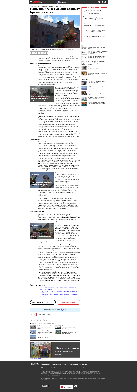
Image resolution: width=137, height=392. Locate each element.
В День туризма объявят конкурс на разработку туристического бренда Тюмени (70, 332)
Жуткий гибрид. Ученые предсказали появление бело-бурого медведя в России (97, 63)
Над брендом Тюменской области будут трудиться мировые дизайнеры (45, 327)
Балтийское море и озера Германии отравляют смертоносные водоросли (97, 103)
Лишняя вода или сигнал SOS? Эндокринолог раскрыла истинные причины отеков (94, 12)
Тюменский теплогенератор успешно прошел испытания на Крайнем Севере (94, 18)
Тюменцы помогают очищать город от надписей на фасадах (94, 31)
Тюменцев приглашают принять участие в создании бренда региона (70, 327)
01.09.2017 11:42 (33, 6)
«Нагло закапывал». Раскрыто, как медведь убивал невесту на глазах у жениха (97, 47)
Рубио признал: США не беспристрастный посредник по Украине (96, 93)
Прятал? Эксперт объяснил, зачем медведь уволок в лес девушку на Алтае (96, 58)
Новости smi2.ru (35, 358)
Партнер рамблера (54, 386)
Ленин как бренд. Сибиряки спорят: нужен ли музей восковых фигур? (45, 332)
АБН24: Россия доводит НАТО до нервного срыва (96, 87)
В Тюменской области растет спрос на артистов (94, 37)
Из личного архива (68, 49)
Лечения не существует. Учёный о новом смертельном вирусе (96, 67)
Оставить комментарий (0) (68, 302)
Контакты (65, 364)
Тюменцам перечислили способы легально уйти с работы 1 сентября (94, 24)
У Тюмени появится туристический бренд (42, 336)
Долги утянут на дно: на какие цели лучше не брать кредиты (97, 98)
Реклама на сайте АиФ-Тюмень (48, 363)
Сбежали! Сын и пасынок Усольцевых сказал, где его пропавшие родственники (97, 52)
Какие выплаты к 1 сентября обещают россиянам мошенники (97, 82)
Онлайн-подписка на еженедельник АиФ (51, 364)
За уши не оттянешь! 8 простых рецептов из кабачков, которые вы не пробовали (97, 73)
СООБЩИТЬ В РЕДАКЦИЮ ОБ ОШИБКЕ (78, 364)
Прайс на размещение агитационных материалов (70, 363)
